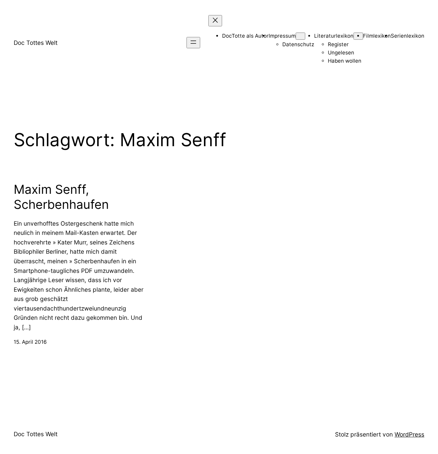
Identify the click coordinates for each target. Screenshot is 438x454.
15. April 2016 (30, 342)
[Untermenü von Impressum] (300, 36)
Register (338, 44)
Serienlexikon (407, 36)
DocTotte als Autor (245, 36)
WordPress (409, 434)
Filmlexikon (377, 36)
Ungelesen (341, 52)
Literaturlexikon (333, 36)
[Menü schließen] (215, 20)
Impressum (282, 36)
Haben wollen (344, 61)
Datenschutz (298, 44)
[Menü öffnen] (193, 42)
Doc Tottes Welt (35, 42)
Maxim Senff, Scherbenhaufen (61, 197)
